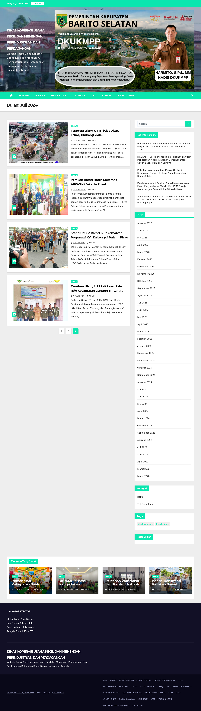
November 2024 (146, 360)
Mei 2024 (142, 403)
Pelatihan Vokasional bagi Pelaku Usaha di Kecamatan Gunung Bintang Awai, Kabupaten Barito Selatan (161, 173)
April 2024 (142, 411)
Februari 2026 (144, 259)
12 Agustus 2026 (164, 589)
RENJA (163, 693)
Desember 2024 (145, 353)
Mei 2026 (142, 237)
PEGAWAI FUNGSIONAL (182, 686)
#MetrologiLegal (145, 524)
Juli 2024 (142, 389)
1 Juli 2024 (79, 243)
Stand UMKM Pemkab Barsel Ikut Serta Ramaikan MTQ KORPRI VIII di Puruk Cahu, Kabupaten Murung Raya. (164, 199)
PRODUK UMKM (125, 95)
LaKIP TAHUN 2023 (148, 686)
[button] (192, 95)
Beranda (24, 95)
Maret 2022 (143, 469)
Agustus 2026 (144, 223)
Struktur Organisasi (127, 699)
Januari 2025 (144, 346)
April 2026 (142, 244)
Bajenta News (162, 524)
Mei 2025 (142, 317)
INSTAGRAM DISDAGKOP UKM (115, 686)
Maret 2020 (143, 476)
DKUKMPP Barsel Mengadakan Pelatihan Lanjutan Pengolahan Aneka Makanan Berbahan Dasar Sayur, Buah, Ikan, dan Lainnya (164, 159)
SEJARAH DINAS (109, 699)
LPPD (168, 686)
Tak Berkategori (145, 504)
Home (105, 680)
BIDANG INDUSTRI (126, 680)
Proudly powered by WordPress (20, 693)
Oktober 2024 (144, 367)
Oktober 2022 (144, 425)
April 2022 (142, 461)
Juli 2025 (142, 302)
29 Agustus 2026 (23, 589)
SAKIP (170, 693)
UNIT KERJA (58, 95)
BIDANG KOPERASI (144, 680)
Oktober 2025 (144, 281)
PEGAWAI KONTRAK (111, 693)
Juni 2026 (142, 230)
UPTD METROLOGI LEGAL (161, 699)
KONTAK (106, 95)
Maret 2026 (143, 252)
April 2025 (142, 324)
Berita (74, 126)
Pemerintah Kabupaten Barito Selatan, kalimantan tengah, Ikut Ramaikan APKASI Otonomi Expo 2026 (163, 146)
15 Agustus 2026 (70, 589)
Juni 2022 (142, 454)
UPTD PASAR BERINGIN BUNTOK (116, 705)
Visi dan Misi (137, 705)
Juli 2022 (142, 447)
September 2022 (146, 432)
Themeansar (58, 693)
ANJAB (113, 680)
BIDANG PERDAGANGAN (165, 680)
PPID (93, 95)
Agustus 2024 (144, 382)
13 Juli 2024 (79, 140)
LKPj (161, 686)
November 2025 (146, 273)
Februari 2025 (144, 338)
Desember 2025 (145, 266)
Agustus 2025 (144, 295)
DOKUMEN (78, 95)
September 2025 (146, 288)
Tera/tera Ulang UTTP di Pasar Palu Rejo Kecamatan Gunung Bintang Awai (96, 290)
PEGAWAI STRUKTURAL (132, 693)
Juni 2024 (142, 396)
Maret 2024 (143, 418)
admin (93, 140)
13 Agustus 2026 (117, 589)
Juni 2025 (142, 310)
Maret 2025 (143, 331)
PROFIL (39, 95)
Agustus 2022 (144, 440)
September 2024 (146, 375)
